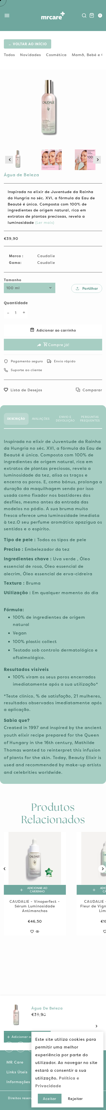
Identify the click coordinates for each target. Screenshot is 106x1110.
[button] (9, 160)
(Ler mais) (44, 222)
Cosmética (56, 54)
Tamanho (12, 280)
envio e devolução (65, 419)
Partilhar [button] (90, 288)
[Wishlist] (32, 930)
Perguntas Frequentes (90, 419)
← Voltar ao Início (27, 44)
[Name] (96, 1026)
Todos (9, 54)
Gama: (15, 262)
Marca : (16, 256)
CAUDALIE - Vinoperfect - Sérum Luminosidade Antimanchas (35, 906)
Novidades (30, 54)
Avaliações (41, 419)
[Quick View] (37, 930)
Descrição (16, 419)
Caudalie (46, 255)
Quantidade (16, 303)
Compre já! (58, 344)
